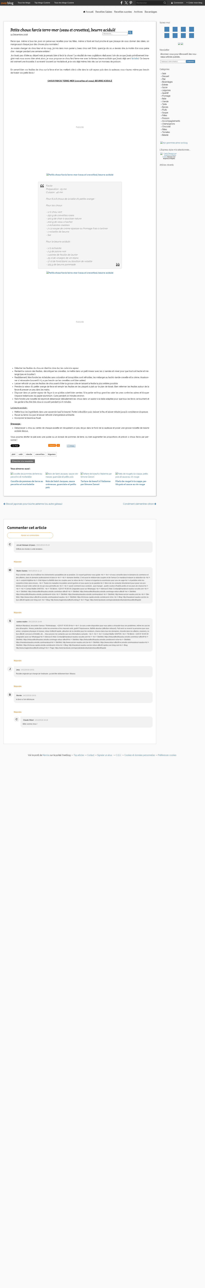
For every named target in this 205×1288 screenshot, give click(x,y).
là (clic (135, 58)
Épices (165, 107)
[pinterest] (130, 2)
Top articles (79, 755)
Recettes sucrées (123, 11)
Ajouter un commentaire (30, 535)
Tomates (166, 132)
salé (21, 454)
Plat (163, 79)
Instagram (183, 29)
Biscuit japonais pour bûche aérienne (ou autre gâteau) (33, 503)
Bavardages (151, 11)
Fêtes (164, 115)
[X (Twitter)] (126, 2)
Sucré (164, 87)
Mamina (46, 755)
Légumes (166, 90)
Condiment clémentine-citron (138, 503)
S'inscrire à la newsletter (22, 461)
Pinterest (191, 29)
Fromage (166, 96)
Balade (165, 135)
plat (13, 454)
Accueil (89, 11)
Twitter (175, 29)
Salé (164, 73)
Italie (164, 99)
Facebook (166, 29)
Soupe (165, 112)
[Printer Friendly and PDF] (71, 446)
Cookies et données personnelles (139, 755)
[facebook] (121, 2)
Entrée (165, 85)
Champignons (168, 124)
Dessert (165, 76)
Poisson (165, 118)
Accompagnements (171, 121)
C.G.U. (118, 755)
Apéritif (165, 93)
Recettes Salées (103, 11)
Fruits (164, 110)
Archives (138, 11)
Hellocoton (175, 35)
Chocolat (166, 126)
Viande (165, 101)
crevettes (39, 454)
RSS (191, 35)
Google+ (166, 35)
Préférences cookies (167, 755)
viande (29, 454)
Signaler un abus (105, 755)
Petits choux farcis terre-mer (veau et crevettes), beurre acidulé (63, 30)
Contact (183, 35)
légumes (52, 454)
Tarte (164, 104)
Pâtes (164, 129)
